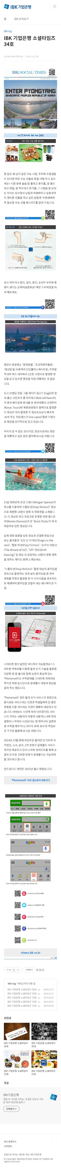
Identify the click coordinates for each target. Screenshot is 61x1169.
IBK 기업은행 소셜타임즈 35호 (22, 993)
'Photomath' (19, 780)
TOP (54, 1142)
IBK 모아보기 (21, 19)
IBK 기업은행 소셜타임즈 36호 (22, 989)
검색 (47, 6)
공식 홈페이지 (10, 1141)
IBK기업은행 (11, 1095)
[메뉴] (54, 6)
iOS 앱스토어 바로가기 (38, 780)
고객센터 (8, 1146)
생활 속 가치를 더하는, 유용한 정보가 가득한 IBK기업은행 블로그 (23, 1100)
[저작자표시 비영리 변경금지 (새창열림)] (40, 970)
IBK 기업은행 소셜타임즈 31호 (22, 1005)
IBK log (12, 983)
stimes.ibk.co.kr (30, 952)
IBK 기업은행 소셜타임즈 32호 (22, 1001)
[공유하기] (14, 970)
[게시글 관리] (18, 970)
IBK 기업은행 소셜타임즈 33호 (22, 997)
